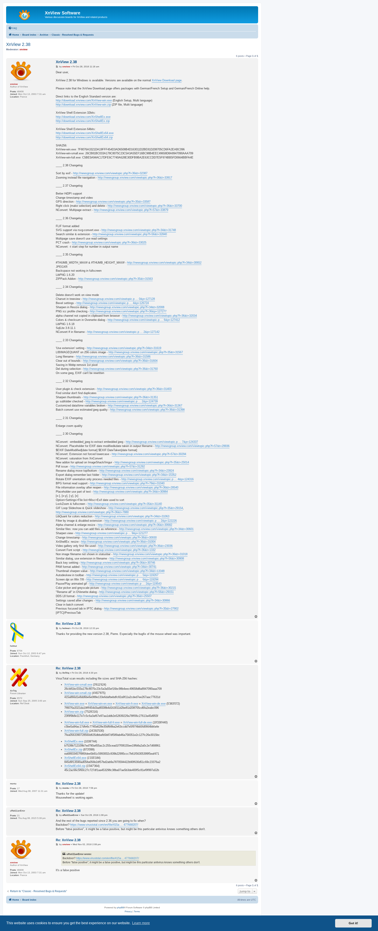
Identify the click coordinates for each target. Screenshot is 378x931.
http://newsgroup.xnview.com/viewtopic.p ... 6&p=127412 (144, 319)
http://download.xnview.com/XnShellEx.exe (83, 116)
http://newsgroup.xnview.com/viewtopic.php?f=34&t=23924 (137, 470)
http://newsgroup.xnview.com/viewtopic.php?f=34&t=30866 (133, 600)
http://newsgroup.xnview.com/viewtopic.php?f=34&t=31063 (132, 516)
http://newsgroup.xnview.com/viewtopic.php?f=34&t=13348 (127, 571)
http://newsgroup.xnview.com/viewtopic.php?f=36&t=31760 (120, 368)
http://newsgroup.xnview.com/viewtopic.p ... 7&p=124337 (162, 441)
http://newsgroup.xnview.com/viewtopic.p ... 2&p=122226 (141, 520)
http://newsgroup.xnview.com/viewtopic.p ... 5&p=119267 (122, 575)
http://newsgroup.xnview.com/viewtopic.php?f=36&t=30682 (135, 524)
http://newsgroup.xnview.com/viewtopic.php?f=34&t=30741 (119, 566)
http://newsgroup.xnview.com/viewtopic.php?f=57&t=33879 (131, 210)
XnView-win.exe (74, 703)
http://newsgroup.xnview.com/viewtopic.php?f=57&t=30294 (149, 454)
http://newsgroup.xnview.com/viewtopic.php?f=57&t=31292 (107, 466)
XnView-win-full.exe (76, 722)
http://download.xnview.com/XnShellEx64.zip (84, 137)
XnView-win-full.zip (76, 730)
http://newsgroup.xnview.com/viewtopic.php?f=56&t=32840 (130, 234)
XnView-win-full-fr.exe (106, 722)
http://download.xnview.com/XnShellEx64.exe (85, 133)
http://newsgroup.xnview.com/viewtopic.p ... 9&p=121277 (111, 533)
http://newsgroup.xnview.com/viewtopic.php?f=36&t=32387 (110, 173)
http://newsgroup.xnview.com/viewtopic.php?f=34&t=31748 (139, 230)
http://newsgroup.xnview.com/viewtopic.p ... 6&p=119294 (122, 579)
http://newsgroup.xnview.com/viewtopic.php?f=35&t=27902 (141, 608)
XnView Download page (167, 80)
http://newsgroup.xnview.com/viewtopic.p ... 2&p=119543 (125, 583)
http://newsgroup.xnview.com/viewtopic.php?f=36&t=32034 (159, 315)
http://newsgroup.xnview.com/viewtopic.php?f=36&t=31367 (145, 405)
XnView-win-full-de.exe (137, 722)
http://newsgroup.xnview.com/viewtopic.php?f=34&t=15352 (139, 474)
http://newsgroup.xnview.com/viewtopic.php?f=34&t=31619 (124, 348)
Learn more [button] (141, 923)
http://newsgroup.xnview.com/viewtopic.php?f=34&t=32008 (127, 307)
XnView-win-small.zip (77, 693)
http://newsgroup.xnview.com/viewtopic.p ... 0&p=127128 (119, 298)
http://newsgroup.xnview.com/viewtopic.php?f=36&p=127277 (128, 311)
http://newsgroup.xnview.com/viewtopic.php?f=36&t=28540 (141, 487)
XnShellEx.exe (73, 741)
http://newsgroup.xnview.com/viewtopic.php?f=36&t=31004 (118, 541)
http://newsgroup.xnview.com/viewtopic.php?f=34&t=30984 (130, 491)
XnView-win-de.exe (154, 703)
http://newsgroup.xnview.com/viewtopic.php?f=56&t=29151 (136, 592)
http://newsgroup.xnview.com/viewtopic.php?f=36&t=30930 (119, 537)
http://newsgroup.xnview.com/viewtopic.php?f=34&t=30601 (156, 529)
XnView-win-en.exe (100, 703)
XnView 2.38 (18, 44)
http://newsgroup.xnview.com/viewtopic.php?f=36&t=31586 (113, 356)
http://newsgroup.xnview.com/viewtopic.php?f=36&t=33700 (145, 205)
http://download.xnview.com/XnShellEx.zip (83, 121)
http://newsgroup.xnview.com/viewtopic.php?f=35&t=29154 (145, 508)
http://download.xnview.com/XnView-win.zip (83, 104)
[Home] (26, 14)
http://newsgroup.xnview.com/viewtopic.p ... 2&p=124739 (122, 401)
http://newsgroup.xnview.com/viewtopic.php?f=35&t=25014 (152, 462)
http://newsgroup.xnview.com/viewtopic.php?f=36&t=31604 (120, 360)
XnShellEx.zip (73, 749)
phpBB (120, 907)
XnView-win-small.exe (78, 684)
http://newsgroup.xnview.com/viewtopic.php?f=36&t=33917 (135, 177)
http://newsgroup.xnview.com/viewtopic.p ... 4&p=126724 (113, 303)
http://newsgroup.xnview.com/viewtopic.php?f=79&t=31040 (127, 483)
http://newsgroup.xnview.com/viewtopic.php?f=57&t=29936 (192, 446)
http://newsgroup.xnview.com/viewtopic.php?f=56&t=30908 (147, 558)
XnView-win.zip (74, 711)
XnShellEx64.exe (75, 757)
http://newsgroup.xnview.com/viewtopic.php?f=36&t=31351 (121, 397)
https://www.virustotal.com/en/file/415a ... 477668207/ (104, 824)
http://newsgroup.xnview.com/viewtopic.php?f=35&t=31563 (115, 278)
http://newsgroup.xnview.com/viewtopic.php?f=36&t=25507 (114, 596)
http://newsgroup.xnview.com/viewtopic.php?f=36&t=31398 (147, 409)
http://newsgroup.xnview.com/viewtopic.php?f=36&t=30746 (118, 562)
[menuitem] (12, 28)
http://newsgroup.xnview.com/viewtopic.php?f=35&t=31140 (125, 503)
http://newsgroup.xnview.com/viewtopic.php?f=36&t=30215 (139, 587)
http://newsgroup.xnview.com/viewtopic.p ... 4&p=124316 (157, 479)
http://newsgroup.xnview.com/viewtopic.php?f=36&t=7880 (92, 512)
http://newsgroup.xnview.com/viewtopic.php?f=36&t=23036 (135, 545)
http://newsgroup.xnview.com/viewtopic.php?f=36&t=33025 (109, 242)
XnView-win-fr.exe (127, 703)
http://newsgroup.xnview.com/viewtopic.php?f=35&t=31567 (145, 352)
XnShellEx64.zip (74, 766)
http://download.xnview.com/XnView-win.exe (84, 100)
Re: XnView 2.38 (68, 623)
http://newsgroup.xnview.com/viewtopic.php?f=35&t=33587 (113, 201)
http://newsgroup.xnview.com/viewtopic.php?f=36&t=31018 (150, 554)
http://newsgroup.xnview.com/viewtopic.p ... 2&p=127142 (123, 331)
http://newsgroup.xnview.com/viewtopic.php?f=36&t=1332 (119, 550)
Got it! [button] (353, 923)
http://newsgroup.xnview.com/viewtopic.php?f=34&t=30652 (164, 262)
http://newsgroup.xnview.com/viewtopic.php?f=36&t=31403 (134, 389)
